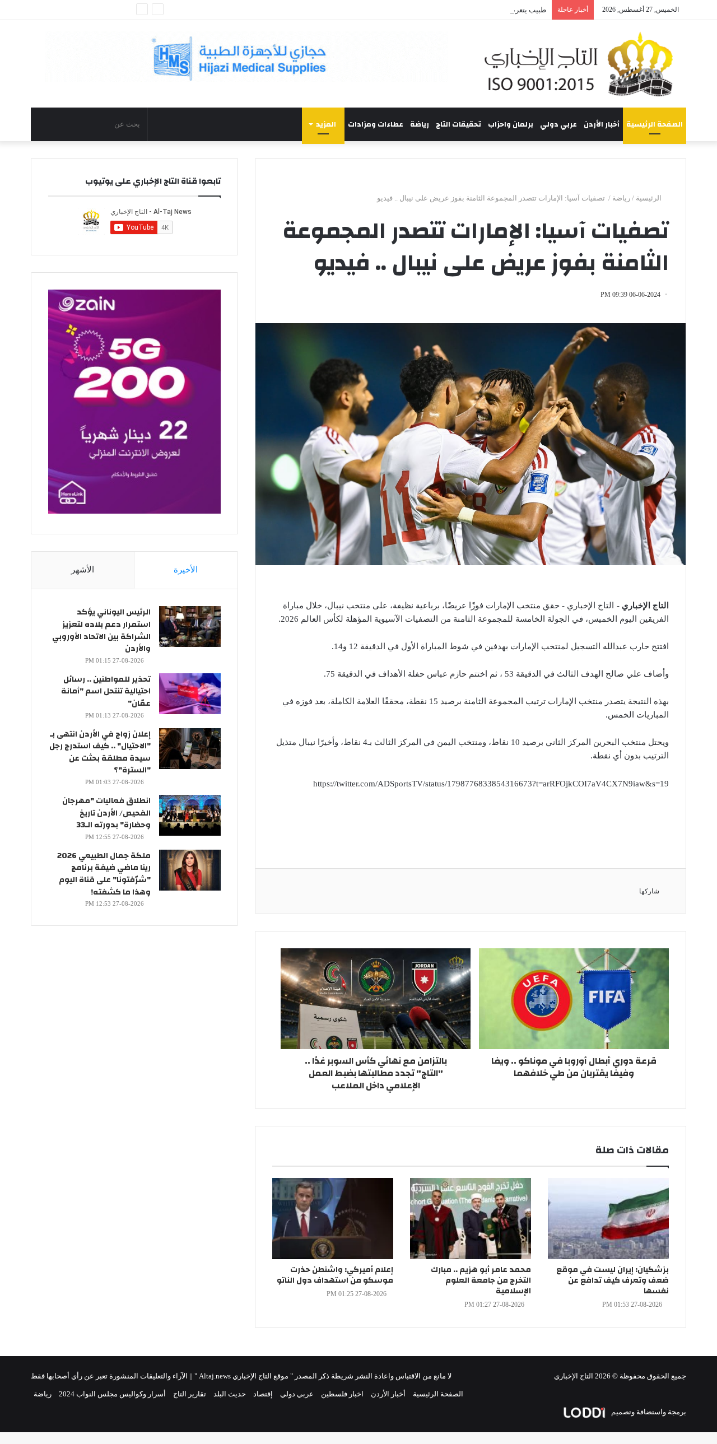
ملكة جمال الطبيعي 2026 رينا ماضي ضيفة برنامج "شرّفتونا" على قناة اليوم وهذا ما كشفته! (104, 874)
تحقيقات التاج (458, 124)
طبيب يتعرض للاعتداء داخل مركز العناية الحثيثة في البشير (460, 10)
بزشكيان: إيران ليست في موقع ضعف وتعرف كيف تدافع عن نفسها (612, 1280)
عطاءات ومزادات (375, 124)
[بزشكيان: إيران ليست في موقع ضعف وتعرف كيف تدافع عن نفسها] (608, 1218)
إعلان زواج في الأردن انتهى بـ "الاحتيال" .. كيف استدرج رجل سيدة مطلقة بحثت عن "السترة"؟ (100, 752)
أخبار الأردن (602, 124)
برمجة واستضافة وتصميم (647, 1412)
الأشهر (82, 569)
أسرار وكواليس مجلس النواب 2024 (112, 1394)
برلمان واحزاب (510, 124)
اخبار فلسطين (342, 1394)
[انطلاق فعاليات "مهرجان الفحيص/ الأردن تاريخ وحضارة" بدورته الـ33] (190, 815)
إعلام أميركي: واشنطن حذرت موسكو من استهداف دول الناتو (335, 1275)
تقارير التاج (189, 1394)
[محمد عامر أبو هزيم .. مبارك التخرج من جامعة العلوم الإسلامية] (470, 1218)
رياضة (419, 124)
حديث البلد (229, 1394)
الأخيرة (186, 569)
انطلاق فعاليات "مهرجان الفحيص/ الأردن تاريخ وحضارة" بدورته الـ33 (106, 813)
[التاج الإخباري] (582, 64)
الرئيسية (649, 198)
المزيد (326, 124)
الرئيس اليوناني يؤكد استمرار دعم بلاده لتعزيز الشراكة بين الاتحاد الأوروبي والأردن (101, 630)
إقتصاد (263, 1394)
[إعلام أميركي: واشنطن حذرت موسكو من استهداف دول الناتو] (332, 1218)
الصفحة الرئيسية (654, 124)
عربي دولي (558, 124)
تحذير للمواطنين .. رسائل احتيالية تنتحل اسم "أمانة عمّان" (106, 691)
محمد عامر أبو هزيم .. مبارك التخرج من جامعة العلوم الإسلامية (481, 1280)
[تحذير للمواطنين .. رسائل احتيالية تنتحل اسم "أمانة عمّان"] (190, 693)
